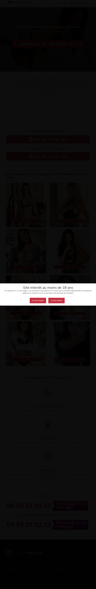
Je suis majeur (38, 300)
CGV (52, 291)
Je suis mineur (56, 300)
